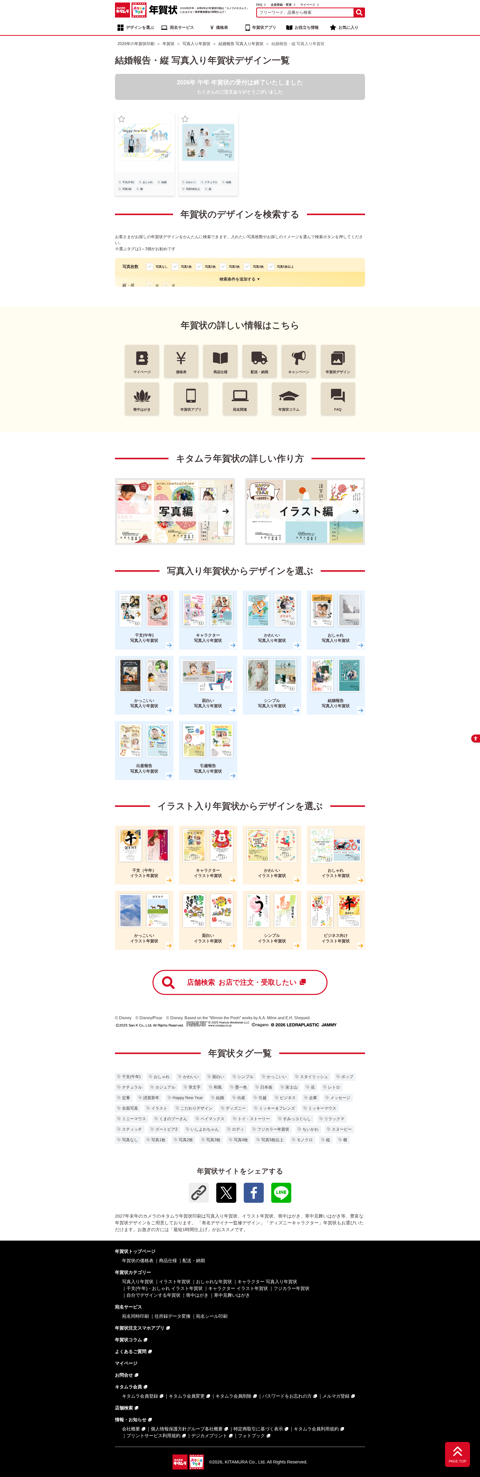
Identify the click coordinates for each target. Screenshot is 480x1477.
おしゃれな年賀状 (214, 1281)
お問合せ (124, 1375)
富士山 (292, 1087)
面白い (218, 1077)
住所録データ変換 (172, 1316)
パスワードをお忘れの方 (287, 1396)
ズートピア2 (166, 1129)
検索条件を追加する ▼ (240, 279)
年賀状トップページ (135, 1251)
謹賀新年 (151, 1098)
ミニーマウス (134, 1119)
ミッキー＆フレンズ (277, 1108)
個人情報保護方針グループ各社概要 (187, 1428)
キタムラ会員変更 (187, 1396)
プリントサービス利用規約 (153, 1435)
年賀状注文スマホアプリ (139, 1328)
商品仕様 (168, 1260)
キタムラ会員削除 (234, 1396)
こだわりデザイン (196, 1108)
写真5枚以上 (193, 189)
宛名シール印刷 (212, 1316)
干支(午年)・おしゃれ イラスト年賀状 (164, 1288)
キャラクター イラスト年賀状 (238, 1288)
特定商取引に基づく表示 (258, 1428)
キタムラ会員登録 (140, 1396)
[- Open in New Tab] (226, 1193)
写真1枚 (127, 189)
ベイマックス (212, 1119)
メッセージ (340, 1098)
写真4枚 (241, 1140)
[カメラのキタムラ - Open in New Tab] (122, 10)
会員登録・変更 (281, 5)
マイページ (307, 5)
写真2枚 (186, 1140)
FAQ (259, 5)
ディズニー (236, 1108)
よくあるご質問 (130, 1351)
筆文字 (194, 1087)
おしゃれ (148, 182)
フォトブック (251, 1435)
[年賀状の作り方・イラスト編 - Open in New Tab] (305, 511)
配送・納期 (193, 1260)
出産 (241, 1098)
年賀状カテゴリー (133, 1272)
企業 (313, 1098)
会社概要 (131, 1428)
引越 (262, 1098)
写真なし (130, 1140)
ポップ (347, 1077)
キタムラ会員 (128, 1386)
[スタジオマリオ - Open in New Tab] (139, 10)
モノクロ (305, 1140)
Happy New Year (187, 1098)
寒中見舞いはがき (232, 1295)
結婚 (164, 182)
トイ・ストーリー (254, 1119)
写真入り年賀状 (138, 1281)
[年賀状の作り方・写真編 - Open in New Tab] (175, 511)
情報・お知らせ (130, 1419)
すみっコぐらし (297, 1119)
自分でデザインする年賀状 (153, 1295)
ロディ (238, 1129)
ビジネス (288, 1098)
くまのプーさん (173, 1119)
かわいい (191, 182)
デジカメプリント (209, 1435)
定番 (126, 1098)
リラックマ (334, 1119)
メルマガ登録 (336, 1396)
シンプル (246, 1077)
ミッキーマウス (322, 1108)
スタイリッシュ (314, 1077)
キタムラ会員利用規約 (316, 1428)
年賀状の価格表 (138, 1260)
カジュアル (165, 1087)
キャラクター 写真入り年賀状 (267, 1281)
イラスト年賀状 (174, 1281)
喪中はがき (197, 1295)
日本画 (266, 1087)
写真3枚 (213, 1140)
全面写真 (130, 1108)
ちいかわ (310, 1129)
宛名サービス (182, 27)
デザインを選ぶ (140, 27)
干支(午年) (128, 182)
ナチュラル (211, 182)
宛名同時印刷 (135, 1316)
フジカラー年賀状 (273, 1129)
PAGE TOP (457, 1461)
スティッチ (132, 1129)
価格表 (222, 27)
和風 (218, 1087)
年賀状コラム (128, 1339)
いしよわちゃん (205, 1129)
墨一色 (241, 1087)
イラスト (159, 1108)
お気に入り (348, 27)
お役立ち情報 (307, 27)
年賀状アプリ (264, 27)
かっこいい (277, 1077)
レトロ (334, 1087)
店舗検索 (242, 982)
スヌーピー (342, 1129)
